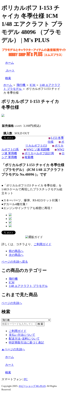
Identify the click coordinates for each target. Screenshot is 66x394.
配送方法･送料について (24, 338)
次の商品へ (16, 254)
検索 (8, 78)
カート (10, 70)
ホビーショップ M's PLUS (32, 386)
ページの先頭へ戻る (14, 261)
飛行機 (13, 278)
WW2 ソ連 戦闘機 (38, 149)
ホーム (9, 62)
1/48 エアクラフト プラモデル (28, 285)
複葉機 (29, 157)
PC (26, 379)
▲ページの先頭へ (13, 349)
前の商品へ (16, 251)
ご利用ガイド (42, 244)
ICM (11, 282)
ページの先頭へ (11, 303)
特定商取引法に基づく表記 (26, 342)
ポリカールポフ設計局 (39, 153)
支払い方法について (22, 334)
